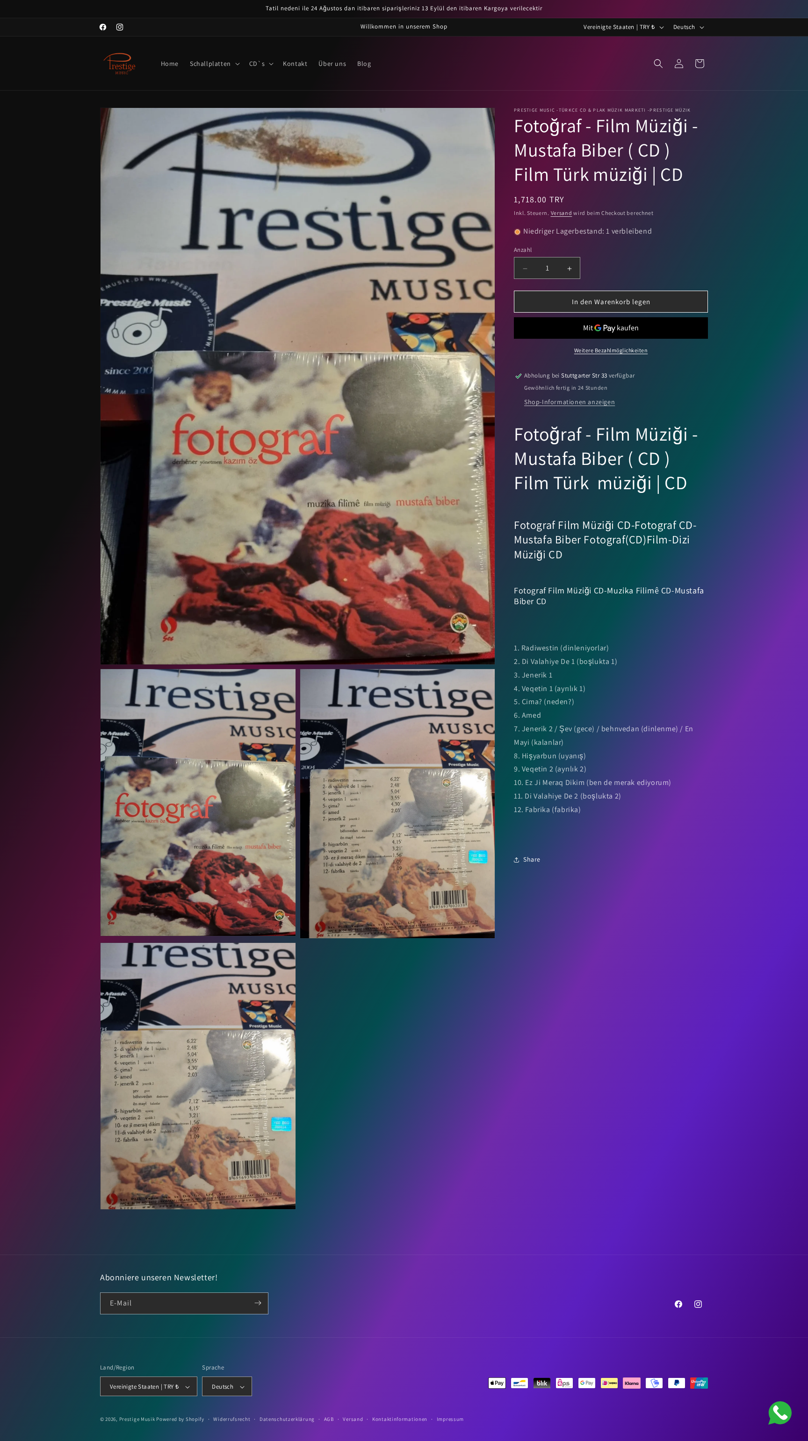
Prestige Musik (137, 1419)
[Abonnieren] (257, 1303)
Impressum (450, 1419)
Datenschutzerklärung (287, 1419)
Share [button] (532, 860)
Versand (561, 212)
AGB (329, 1419)
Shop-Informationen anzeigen (569, 402)
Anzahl (523, 250)
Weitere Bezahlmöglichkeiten (611, 350)
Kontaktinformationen (399, 1419)
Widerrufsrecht (231, 1419)
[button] (214, 63)
